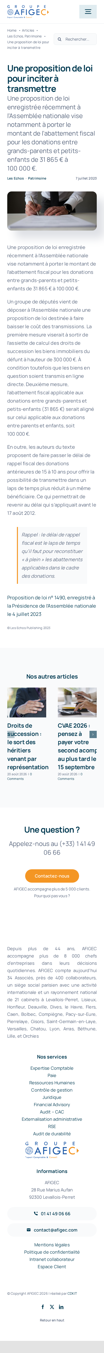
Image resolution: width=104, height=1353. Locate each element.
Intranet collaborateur (52, 1259)
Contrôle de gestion (52, 1090)
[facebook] (43, 1307)
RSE (52, 1126)
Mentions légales (52, 1245)
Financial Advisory (52, 1104)
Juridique (52, 1097)
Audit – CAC (52, 1112)
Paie (52, 1075)
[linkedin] (61, 1307)
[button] (11, 734)
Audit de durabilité (52, 1134)
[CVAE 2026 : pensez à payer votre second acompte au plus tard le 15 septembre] (77, 702)
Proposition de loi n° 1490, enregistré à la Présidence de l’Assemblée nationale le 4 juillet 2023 (51, 605)
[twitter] (52, 1307)
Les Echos (15, 178)
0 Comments (19, 776)
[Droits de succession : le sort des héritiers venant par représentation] (26, 702)
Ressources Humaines (52, 1083)
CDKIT (72, 1293)
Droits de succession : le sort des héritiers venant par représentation (28, 746)
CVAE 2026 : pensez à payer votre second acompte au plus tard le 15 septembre (81, 746)
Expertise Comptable (52, 1068)
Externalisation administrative (52, 1119)
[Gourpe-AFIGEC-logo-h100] (28, 7)
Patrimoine (37, 178)
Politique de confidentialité (52, 1252)
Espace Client (52, 1266)
